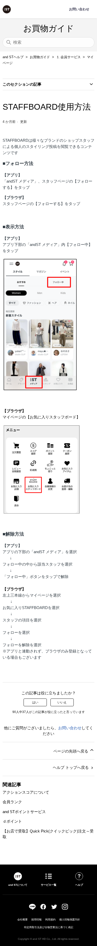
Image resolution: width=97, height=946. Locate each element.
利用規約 (50, 919)
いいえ (62, 702)
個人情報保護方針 (69, 919)
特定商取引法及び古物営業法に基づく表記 (48, 927)
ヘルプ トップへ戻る (71, 767)
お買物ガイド (40, 57)
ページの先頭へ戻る (71, 751)
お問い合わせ (69, 728)
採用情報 (36, 919)
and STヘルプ (13, 57)
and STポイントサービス (24, 811)
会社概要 (22, 919)
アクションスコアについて (26, 792)
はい (35, 702)
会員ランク (12, 802)
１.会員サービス (68, 57)
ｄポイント (12, 821)
